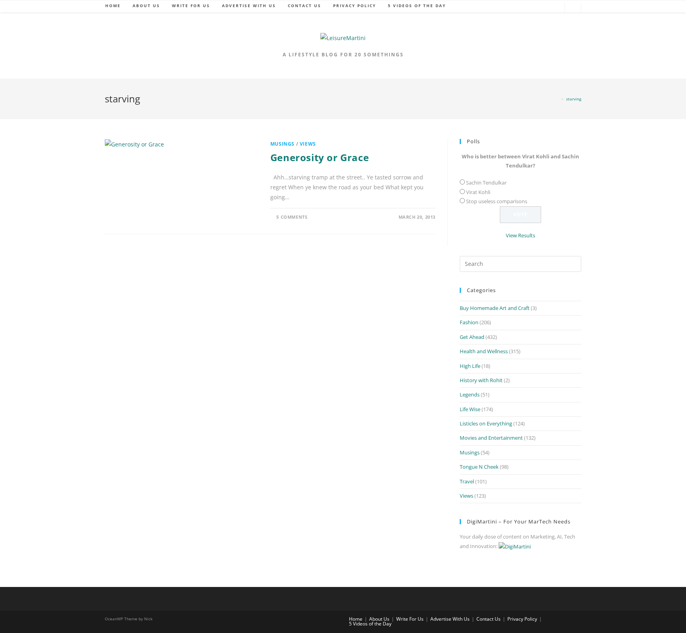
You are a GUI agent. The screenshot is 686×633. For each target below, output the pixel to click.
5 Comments (291, 217)
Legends (470, 394)
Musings (282, 143)
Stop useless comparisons (496, 201)
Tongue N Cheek (479, 466)
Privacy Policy (522, 619)
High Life (470, 365)
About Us (379, 619)
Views (308, 143)
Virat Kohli (478, 192)
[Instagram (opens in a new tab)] (555, 8)
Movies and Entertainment (491, 437)
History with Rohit (481, 380)
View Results (520, 235)
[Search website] (572, 8)
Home (355, 619)
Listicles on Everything (486, 423)
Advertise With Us (450, 619)
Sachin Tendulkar (486, 182)
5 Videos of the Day (370, 623)
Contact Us (488, 619)
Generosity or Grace (319, 157)
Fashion (469, 322)
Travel (467, 481)
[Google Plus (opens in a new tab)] (531, 8)
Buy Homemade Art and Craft (495, 308)
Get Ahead (472, 337)
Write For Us (410, 619)
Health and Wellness (484, 351)
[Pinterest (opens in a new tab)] (543, 8)
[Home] (557, 99)
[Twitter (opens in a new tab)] (507, 8)
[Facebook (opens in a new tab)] (519, 8)
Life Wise (470, 409)
